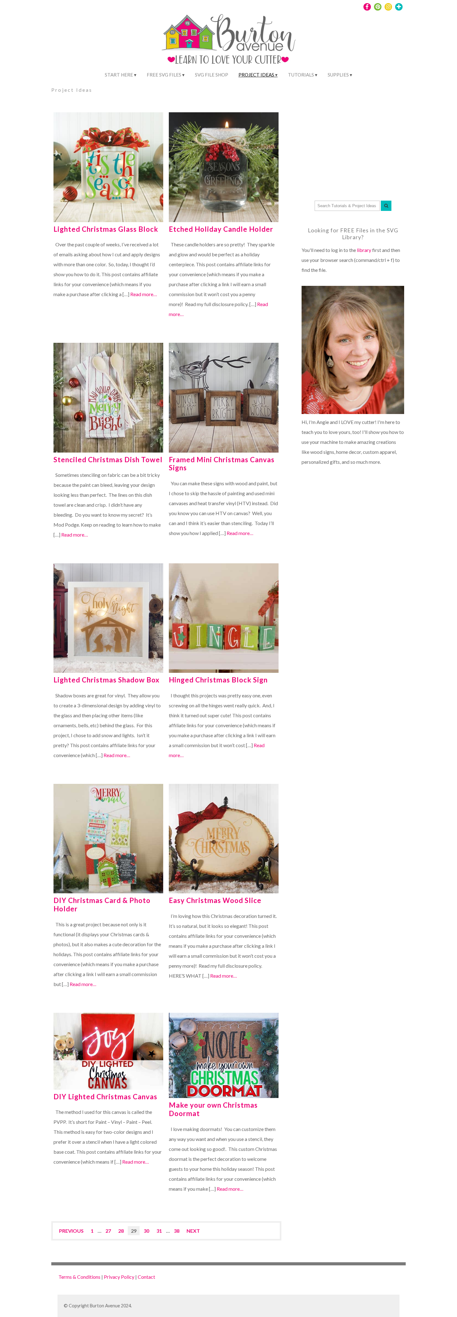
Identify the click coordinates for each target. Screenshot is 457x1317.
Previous (71, 1231)
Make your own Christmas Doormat (213, 1109)
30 (146, 1231)
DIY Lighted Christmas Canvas (105, 1096)
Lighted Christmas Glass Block (105, 229)
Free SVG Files (164, 74)
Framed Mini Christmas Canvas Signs (222, 463)
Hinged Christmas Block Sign (218, 680)
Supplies (338, 74)
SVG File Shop (211, 74)
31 (159, 1231)
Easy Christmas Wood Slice (215, 900)
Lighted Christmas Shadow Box (106, 680)
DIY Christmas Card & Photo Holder (101, 904)
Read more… (143, 294)
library (364, 250)
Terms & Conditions (79, 1277)
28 (121, 1231)
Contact (146, 1277)
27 (108, 1231)
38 (176, 1231)
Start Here (119, 74)
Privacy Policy (119, 1277)
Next (193, 1231)
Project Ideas (256, 74)
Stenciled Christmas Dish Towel (108, 459)
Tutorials (301, 74)
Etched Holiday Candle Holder (221, 229)
